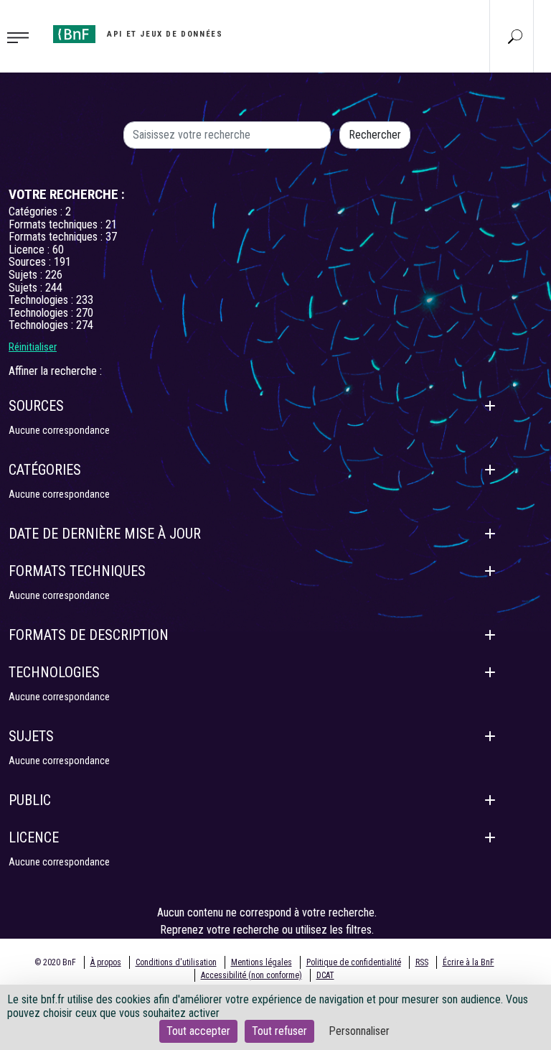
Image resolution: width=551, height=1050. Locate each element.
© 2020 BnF (55, 962)
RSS (421, 962)
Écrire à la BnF (468, 962)
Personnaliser (359, 1031)
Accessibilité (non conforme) (251, 975)
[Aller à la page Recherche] (515, 36)
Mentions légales (261, 962)
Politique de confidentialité (353, 962)
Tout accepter (198, 1031)
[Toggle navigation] (22, 36)
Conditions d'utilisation (176, 962)
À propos (105, 962)
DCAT (325, 975)
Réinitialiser (33, 346)
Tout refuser (279, 1031)
